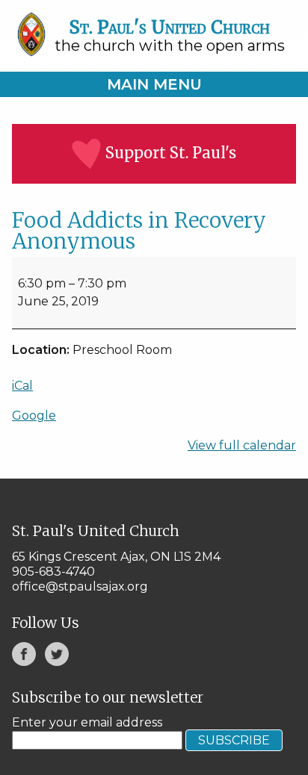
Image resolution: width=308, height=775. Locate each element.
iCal (22, 386)
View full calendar (242, 445)
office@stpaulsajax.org (80, 586)
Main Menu (154, 84)
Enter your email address (87, 722)
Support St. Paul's (170, 152)
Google (34, 415)
